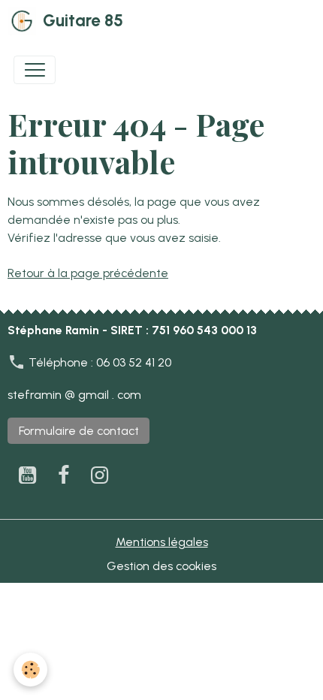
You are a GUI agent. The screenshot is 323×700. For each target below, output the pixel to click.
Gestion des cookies (161, 566)
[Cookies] (30, 669)
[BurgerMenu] (35, 70)
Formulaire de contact (79, 431)
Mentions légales (162, 542)
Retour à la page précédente (88, 273)
